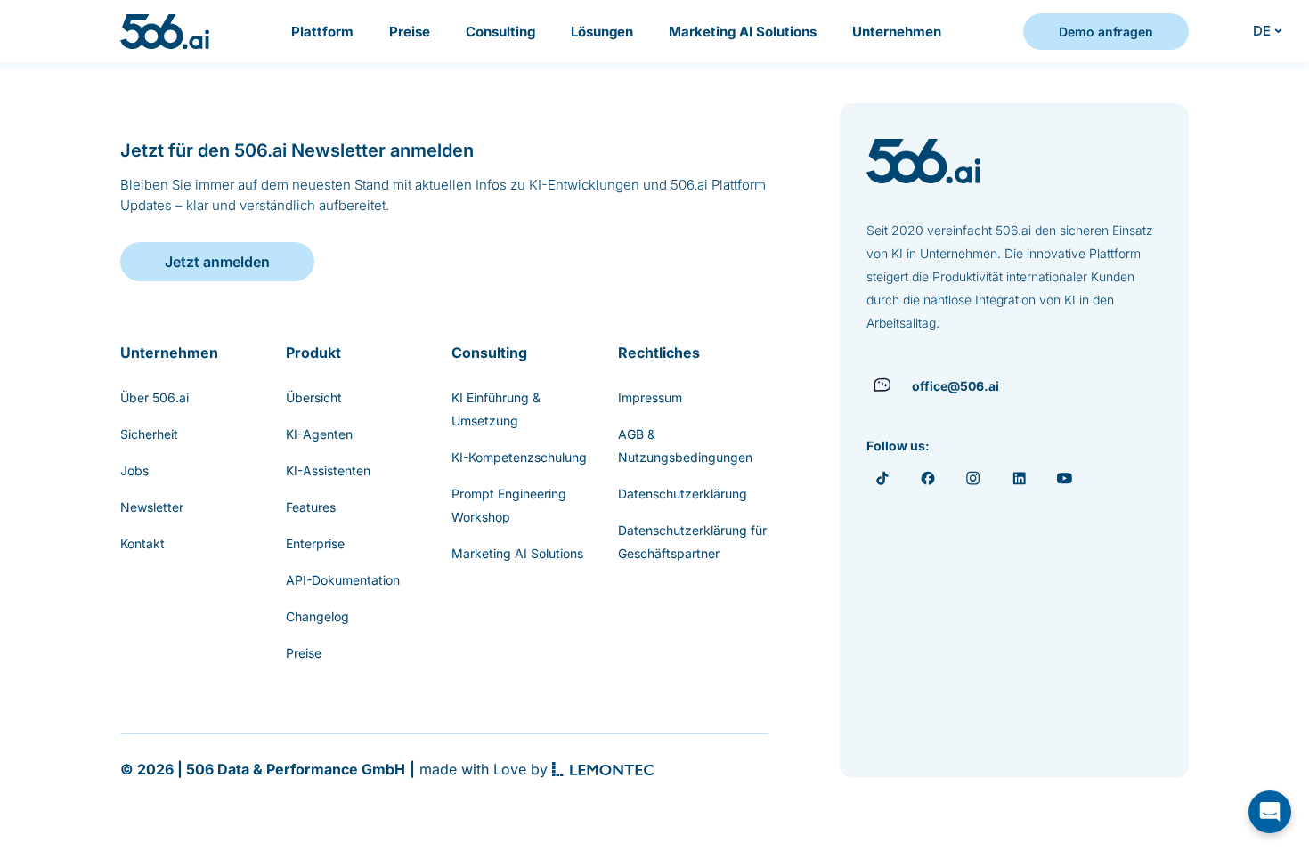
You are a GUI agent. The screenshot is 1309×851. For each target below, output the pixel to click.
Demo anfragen (1106, 31)
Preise (409, 31)
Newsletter (151, 507)
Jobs (134, 470)
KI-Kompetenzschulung (519, 457)
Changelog (317, 616)
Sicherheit (149, 434)
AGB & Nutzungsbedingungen (685, 445)
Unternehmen (896, 31)
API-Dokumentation (343, 580)
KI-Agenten (319, 434)
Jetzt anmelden (217, 262)
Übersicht (314, 397)
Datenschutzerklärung (682, 493)
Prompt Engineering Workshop (508, 505)
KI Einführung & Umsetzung (496, 409)
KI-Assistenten (328, 470)
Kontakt (142, 543)
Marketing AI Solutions (743, 31)
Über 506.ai (154, 397)
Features (311, 507)
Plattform (322, 31)
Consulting (500, 31)
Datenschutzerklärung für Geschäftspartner (692, 542)
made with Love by (483, 769)
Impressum (650, 397)
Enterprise (315, 543)
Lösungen (602, 31)
